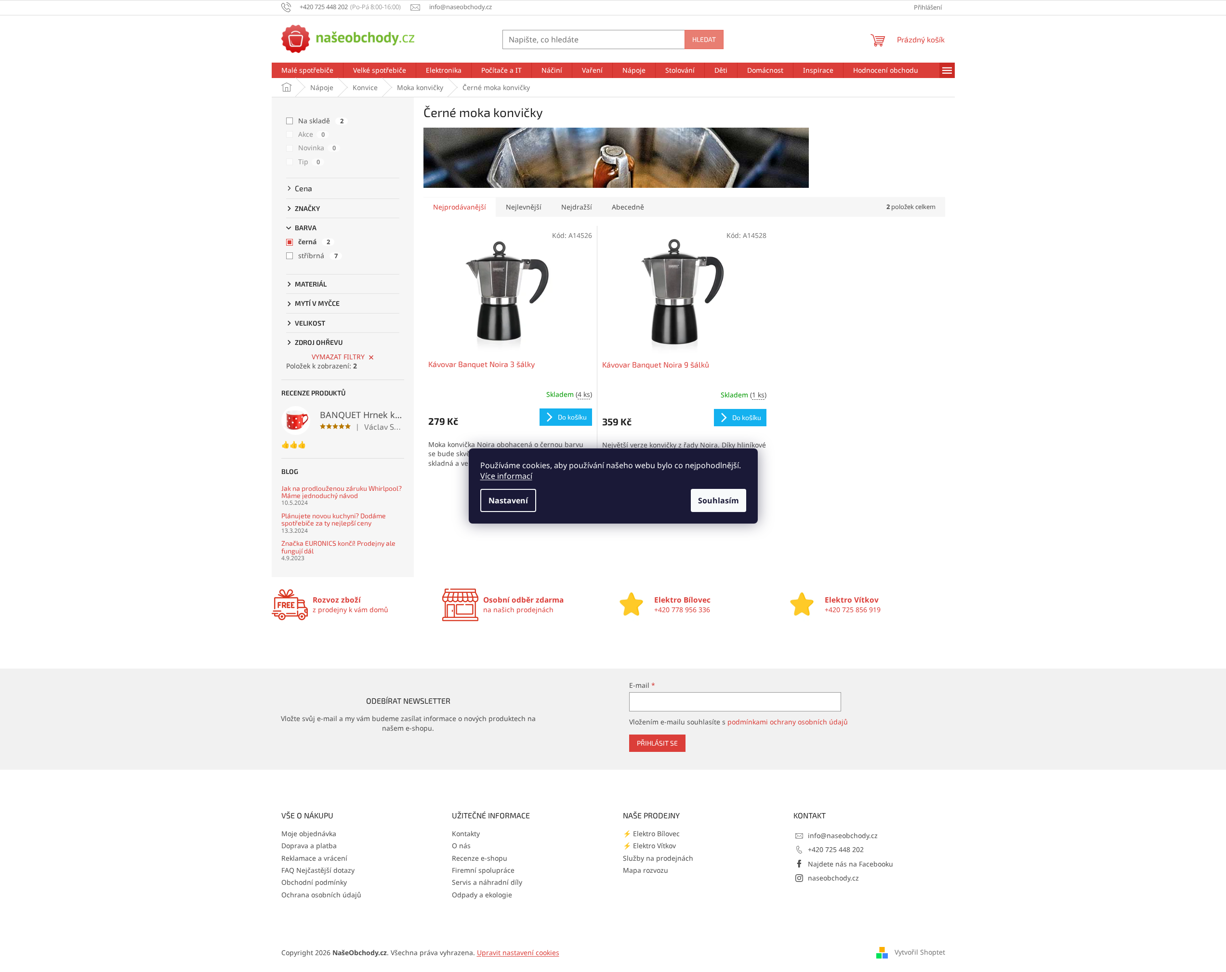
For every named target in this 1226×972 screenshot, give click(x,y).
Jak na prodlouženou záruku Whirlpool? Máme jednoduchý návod (341, 492)
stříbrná (318, 255)
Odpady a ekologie (482, 894)
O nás (461, 845)
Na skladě (320, 120)
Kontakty (466, 833)
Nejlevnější (523, 206)
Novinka (317, 147)
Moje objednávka (308, 833)
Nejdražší (576, 206)
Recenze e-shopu (479, 858)
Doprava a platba (309, 845)
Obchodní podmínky (314, 882)
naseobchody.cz (833, 877)
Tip (309, 161)
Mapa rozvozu (645, 870)
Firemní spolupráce (483, 870)
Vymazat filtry (338, 356)
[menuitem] (307, 70)
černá (314, 241)
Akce (311, 134)
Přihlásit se (657, 743)
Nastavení (508, 500)
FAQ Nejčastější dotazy (318, 870)
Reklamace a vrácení (314, 858)
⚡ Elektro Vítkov (649, 845)
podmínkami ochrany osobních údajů (787, 721)
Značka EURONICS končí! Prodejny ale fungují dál (338, 546)
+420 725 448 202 (836, 849)
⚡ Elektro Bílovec (651, 833)
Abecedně (628, 206)
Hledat (704, 39)
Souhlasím (718, 500)
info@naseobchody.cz (843, 835)
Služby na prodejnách (658, 858)
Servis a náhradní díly (487, 882)
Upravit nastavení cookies (518, 952)
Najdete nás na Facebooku (850, 863)
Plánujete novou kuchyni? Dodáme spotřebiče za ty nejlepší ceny (333, 519)
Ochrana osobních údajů (321, 894)
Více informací (506, 476)
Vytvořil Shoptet (920, 951)
